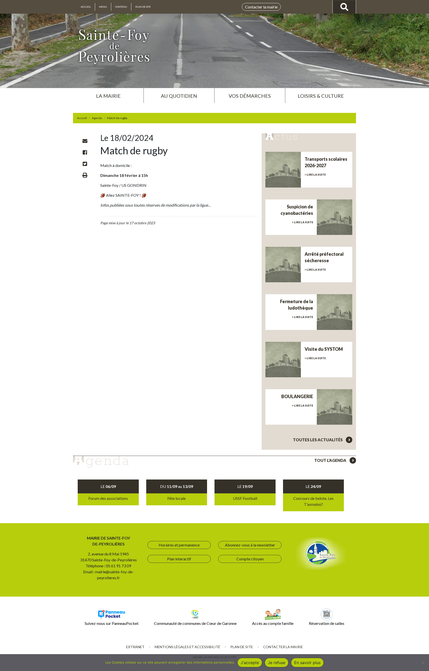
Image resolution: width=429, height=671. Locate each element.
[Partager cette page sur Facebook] (85, 152)
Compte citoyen (250, 558)
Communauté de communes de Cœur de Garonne (195, 623)
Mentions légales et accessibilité (187, 647)
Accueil (86, 6)
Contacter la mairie (261, 6)
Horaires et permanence (179, 545)
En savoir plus (307, 662)
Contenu (121, 6)
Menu (103, 6)
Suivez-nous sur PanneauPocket (112, 623)
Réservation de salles (326, 623)
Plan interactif (179, 558)
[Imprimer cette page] (84, 175)
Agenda (97, 118)
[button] (108, 93)
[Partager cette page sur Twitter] (85, 163)
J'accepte (250, 662)
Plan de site (143, 6)
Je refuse (276, 662)
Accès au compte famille (272, 623)
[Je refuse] (422, 662)
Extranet (135, 647)
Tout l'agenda (330, 460)
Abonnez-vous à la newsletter (250, 545)
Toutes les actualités (318, 439)
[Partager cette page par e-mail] (84, 141)
